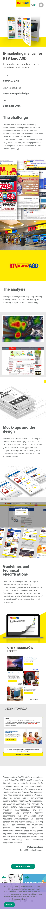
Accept (9, 904)
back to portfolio (23, 866)
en (35, 5)
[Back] (41, 4)
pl (32, 5)
